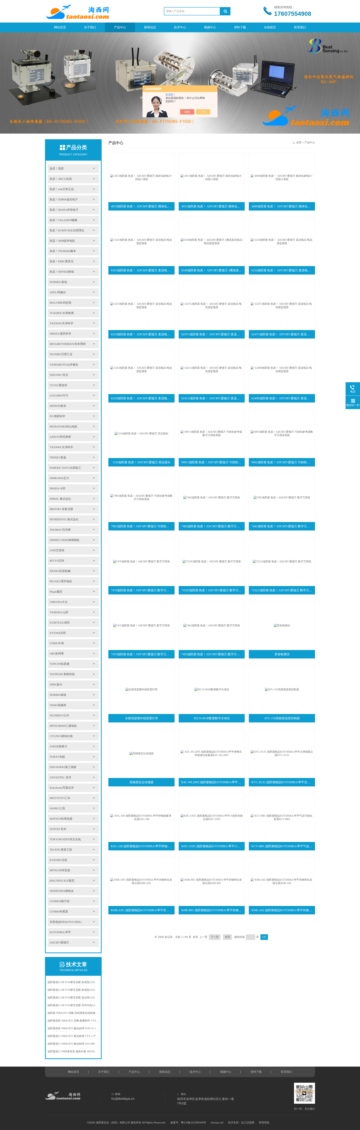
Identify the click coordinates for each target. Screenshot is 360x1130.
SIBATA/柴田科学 (60, 333)
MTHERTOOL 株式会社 (64, 519)
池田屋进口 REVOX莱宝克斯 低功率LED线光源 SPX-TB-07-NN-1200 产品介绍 (73, 997)
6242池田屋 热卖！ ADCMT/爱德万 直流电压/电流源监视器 (142, 398)
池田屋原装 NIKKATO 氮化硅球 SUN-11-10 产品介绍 (73, 1028)
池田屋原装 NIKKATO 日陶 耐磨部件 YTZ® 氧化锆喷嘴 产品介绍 (73, 1020)
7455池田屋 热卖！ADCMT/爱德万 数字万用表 (141, 654)
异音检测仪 (282, 654)
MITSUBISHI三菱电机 (63, 725)
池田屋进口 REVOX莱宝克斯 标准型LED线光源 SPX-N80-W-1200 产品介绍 (73, 990)
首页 (299, 142)
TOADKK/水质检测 (62, 312)
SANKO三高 (57, 808)
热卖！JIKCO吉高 (61, 178)
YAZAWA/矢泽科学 (61, 323)
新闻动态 (150, 27)
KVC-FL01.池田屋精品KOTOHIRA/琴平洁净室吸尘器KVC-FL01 (282, 782)
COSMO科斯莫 (59, 911)
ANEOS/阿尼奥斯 (60, 436)
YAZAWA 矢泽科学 (61, 447)
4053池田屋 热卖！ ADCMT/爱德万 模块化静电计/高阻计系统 (142, 206)
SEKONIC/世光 (59, 374)
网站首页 (60, 27)
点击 (94, 168)
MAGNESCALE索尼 (62, 880)
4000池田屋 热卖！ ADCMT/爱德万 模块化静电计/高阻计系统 (282, 206)
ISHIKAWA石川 (59, 478)
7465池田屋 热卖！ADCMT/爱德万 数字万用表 (212, 654)
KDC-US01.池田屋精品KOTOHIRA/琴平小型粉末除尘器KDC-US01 (212, 846)
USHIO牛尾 (57, 643)
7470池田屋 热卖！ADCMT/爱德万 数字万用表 (141, 590)
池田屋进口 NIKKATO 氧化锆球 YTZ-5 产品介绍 (73, 1036)
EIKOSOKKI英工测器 (63, 767)
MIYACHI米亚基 (60, 870)
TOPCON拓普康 (59, 663)
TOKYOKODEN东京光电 (65, 839)
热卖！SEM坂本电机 (62, 240)
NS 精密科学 (57, 416)
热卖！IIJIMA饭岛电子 (64, 199)
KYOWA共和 (58, 632)
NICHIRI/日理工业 (61, 354)
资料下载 (240, 27)
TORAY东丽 (57, 756)
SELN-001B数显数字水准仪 (212, 718)
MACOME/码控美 (60, 302)
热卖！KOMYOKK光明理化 (67, 230)
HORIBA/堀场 (58, 282)
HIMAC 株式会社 (60, 498)
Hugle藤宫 (56, 591)
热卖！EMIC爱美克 (62, 261)
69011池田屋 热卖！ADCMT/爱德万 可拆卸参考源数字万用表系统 (212, 462)
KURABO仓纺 (58, 859)
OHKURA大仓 (59, 601)
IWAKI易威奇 (58, 705)
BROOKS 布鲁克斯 (61, 509)
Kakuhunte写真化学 (62, 787)
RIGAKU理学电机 (61, 581)
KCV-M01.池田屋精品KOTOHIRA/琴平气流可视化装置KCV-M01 (282, 846)
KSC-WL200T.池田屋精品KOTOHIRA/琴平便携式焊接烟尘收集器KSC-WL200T (212, 782)
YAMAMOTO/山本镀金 (64, 364)
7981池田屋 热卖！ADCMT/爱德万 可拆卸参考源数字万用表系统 (142, 526)
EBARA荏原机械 (60, 571)
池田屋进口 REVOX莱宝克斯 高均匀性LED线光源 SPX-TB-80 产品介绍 (73, 1005)
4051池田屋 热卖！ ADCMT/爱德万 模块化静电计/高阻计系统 (212, 206)
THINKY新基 (58, 457)
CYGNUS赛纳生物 (61, 736)
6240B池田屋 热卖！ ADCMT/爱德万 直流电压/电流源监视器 (282, 398)
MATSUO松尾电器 (61, 818)
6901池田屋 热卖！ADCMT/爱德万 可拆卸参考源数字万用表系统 (282, 462)
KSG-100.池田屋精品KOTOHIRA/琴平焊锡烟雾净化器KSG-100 (142, 846)
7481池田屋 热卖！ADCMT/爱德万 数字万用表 (282, 526)
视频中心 (210, 27)
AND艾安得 (57, 550)
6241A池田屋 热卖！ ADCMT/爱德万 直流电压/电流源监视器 (212, 398)
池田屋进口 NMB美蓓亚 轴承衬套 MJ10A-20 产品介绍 (73, 1051)
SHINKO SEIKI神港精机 (65, 540)
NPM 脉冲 (56, 684)
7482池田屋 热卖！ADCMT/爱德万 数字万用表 (212, 526)
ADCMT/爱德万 (59, 942)
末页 (227, 937)
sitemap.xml (217, 1122)
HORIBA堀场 (58, 694)
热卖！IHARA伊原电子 (64, 209)
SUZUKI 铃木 (58, 829)
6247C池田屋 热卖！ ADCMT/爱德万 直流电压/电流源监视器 (282, 334)
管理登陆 (264, 1122)
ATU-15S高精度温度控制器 (282, 718)
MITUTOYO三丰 (60, 798)
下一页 (215, 937)
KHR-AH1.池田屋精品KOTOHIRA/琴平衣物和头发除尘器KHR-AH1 (142, 910)
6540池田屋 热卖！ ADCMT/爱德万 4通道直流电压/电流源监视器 (212, 270)
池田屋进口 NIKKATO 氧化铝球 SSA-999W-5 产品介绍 (73, 1043)
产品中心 (120, 27)
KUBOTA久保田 (60, 622)
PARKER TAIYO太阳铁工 (65, 467)
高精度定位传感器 (142, 782)
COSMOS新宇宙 (60, 901)
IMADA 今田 (57, 488)
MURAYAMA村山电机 (63, 426)
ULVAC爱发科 (58, 385)
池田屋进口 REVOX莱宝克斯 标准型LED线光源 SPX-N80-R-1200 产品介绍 (73, 982)
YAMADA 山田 (59, 612)
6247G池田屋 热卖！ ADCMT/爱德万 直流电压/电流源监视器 (212, 334)
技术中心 (180, 27)
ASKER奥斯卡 (58, 746)
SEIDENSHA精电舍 (62, 890)
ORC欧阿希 (57, 653)
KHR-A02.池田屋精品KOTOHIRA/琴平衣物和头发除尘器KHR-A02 (282, 910)
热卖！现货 (57, 168)
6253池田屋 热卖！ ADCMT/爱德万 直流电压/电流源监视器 (142, 334)
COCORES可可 (59, 395)
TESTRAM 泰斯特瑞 (62, 674)
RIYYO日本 (57, 560)
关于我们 (90, 27)
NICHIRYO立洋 (59, 715)
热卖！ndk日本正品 (62, 189)
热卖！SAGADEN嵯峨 (63, 220)
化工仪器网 (247, 1122)
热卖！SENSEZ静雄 (62, 271)
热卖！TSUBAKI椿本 (63, 251)
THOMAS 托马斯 (60, 529)
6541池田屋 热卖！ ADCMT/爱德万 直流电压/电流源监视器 (142, 270)
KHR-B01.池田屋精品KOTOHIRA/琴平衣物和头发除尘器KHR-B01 (212, 910)
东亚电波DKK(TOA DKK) (66, 921)
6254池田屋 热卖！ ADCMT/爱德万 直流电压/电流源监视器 (282, 270)
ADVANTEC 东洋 (60, 777)
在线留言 (270, 27)
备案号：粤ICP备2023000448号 (188, 1122)
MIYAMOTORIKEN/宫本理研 (68, 343)
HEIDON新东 (58, 405)
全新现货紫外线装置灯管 (141, 718)
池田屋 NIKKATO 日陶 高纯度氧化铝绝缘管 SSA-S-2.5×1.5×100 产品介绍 (73, 1013)
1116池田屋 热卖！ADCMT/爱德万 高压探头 (141, 462)
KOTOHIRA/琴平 (60, 932)
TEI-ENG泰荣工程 (61, 849)
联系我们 (300, 27)
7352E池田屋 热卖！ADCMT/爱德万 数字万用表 (212, 590)
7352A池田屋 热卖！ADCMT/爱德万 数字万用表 (282, 590)
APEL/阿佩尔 (58, 292)
